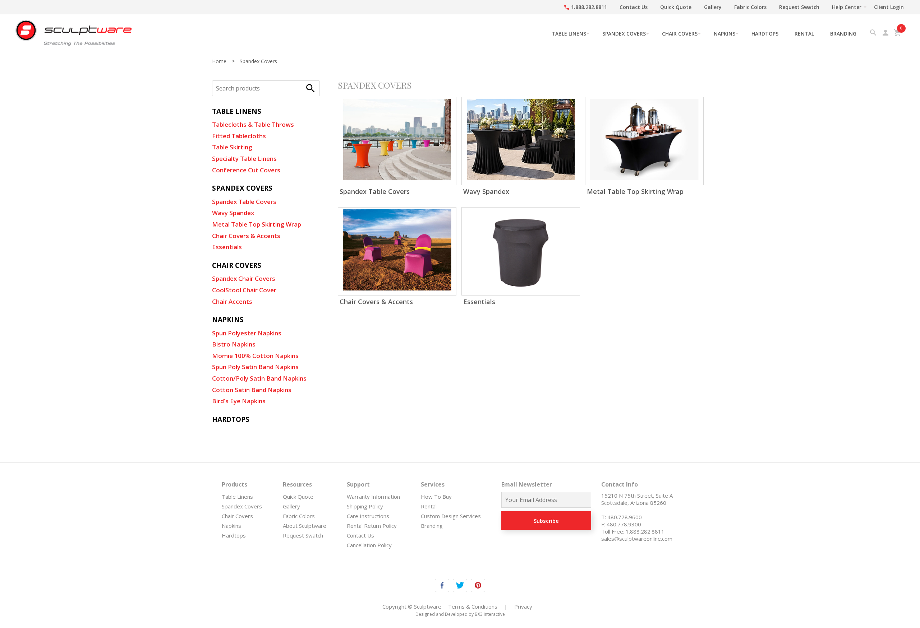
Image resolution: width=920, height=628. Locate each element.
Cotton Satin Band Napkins (251, 390)
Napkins (724, 33)
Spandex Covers (624, 33)
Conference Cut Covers (246, 170)
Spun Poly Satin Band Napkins (255, 367)
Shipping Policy (365, 506)
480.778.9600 (624, 517)
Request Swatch (799, 7)
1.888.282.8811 (585, 7)
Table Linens (569, 33)
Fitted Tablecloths (239, 136)
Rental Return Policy (372, 525)
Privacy (523, 606)
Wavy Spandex (233, 213)
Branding (843, 33)
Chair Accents (232, 301)
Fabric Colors (750, 7)
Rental (804, 33)
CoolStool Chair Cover (244, 290)
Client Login (889, 7)
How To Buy (436, 496)
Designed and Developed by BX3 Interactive (460, 614)
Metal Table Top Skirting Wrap (256, 224)
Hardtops (764, 33)
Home (219, 61)
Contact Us (634, 7)
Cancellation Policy (369, 545)
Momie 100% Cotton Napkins (255, 356)
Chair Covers (680, 33)
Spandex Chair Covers (243, 278)
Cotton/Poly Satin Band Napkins (259, 378)
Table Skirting (232, 147)
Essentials (227, 247)
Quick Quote (675, 7)
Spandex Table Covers (244, 201)
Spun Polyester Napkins (246, 333)
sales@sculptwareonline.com (636, 538)
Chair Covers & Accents (246, 236)
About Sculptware (304, 525)
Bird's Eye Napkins (239, 401)
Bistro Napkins (234, 344)
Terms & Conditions (472, 606)
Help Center (846, 7)
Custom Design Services (451, 516)
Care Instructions (368, 516)
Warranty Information (373, 496)
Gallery (713, 7)
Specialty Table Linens (244, 158)
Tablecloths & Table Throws (253, 124)
